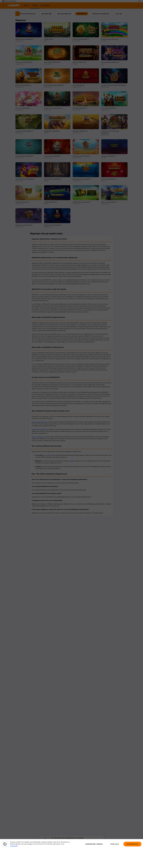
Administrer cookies (94, 844)
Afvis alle (114, 844)
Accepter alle (132, 844)
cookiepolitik (14, 846)
